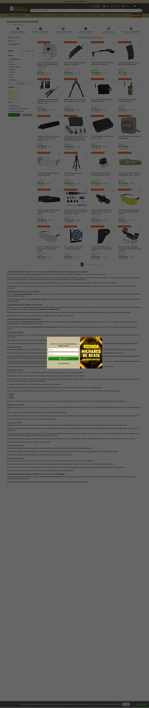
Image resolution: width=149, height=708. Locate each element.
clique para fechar (63, 363)
